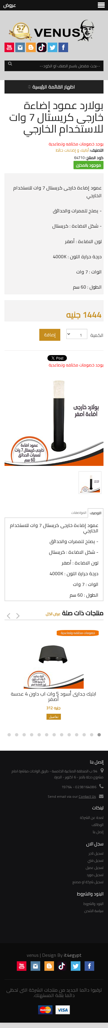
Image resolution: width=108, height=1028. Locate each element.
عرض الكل (53, 613)
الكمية (97, 335)
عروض (9, 5)
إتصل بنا (98, 831)
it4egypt (73, 955)
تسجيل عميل (95, 867)
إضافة (50, 334)
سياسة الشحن (94, 910)
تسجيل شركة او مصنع (88, 881)
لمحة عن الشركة (92, 817)
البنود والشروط (93, 903)
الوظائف (98, 824)
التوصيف (95, 513)
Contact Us (87, 796)
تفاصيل (53, 716)
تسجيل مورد (95, 874)
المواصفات (78, 513)
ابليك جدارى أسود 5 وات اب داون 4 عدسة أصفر (53, 696)
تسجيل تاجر (96, 853)
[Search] (9, 66)
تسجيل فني (96, 860)
